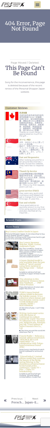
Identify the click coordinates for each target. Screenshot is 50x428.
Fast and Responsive (29, 157)
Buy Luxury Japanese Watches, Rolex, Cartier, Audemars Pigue (30, 244)
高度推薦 (23, 113)
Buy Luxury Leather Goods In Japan (22, 231)
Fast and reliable (27, 203)
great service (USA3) (29, 191)
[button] (37, 4)
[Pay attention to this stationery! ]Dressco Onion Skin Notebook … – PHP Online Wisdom (31, 282)
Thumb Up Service (28, 171)
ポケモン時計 (25, 140)
